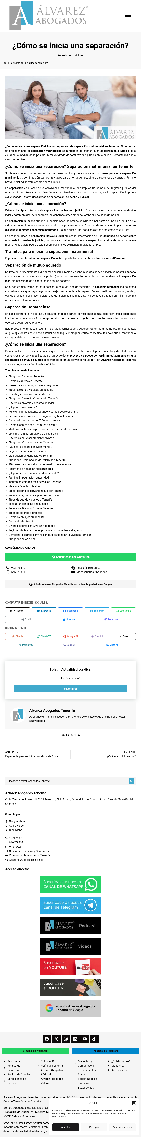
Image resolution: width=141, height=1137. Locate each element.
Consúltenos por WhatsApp (73, 557)
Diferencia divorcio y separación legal (31, 403)
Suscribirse (71, 688)
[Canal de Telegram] (70, 905)
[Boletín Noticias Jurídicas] (70, 987)
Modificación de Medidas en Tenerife (31, 389)
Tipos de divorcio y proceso (25, 512)
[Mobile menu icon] (127, 15)
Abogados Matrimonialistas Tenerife (31, 442)
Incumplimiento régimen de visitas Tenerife (35, 482)
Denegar (94, 1127)
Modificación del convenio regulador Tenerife (36, 490)
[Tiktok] (94, 1039)
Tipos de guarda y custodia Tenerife (30, 499)
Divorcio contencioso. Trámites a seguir (32, 425)
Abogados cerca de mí (22, 539)
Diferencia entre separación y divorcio (31, 438)
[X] (56, 1039)
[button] (134, 1103)
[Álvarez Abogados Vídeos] (70, 946)
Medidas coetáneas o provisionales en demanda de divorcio (45, 429)
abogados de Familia (27, 364)
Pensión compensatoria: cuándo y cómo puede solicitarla (43, 411)
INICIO (6, 63)
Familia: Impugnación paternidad (29, 477)
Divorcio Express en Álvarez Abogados (32, 525)
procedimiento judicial (109, 351)
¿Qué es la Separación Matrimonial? (30, 447)
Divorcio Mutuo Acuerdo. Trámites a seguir (34, 420)
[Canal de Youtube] (70, 966)
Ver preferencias (122, 1127)
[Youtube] (84, 1039)
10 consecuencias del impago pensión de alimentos (40, 464)
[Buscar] (131, 781)
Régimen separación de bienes (27, 451)
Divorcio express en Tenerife (26, 381)
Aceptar (65, 1127)
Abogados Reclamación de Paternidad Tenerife (37, 460)
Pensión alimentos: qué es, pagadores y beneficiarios (41, 416)
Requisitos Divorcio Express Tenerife (31, 508)
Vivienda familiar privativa (24, 486)
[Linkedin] (75, 1039)
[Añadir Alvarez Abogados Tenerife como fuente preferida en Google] (70, 1008)
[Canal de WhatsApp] (70, 884)
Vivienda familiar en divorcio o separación (34, 433)
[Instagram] (66, 1039)
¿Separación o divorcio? (23, 407)
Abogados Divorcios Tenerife (26, 376)
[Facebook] (47, 1039)
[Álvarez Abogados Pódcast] (70, 925)
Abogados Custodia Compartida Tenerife (33, 398)
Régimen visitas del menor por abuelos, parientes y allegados (46, 530)
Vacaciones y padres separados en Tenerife (35, 495)
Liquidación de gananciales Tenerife (30, 455)
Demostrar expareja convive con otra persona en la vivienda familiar (50, 534)
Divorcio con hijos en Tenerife (26, 517)
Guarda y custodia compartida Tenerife (32, 394)
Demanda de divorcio (21, 521)
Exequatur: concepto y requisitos (28, 504)
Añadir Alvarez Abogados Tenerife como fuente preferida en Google (73, 584)
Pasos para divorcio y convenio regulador (34, 385)
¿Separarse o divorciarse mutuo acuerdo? (34, 473)
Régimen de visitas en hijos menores (31, 468)
